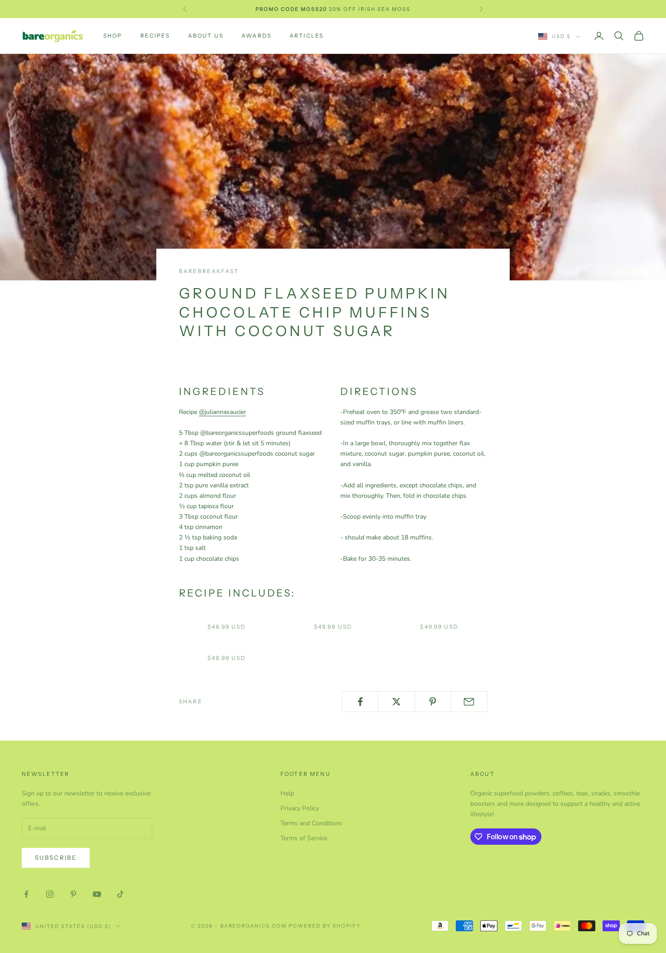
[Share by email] (469, 702)
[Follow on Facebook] (26, 894)
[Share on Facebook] (360, 702)
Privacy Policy (299, 808)
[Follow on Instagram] (49, 894)
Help (287, 793)
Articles (306, 35)
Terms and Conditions (311, 823)
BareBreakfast (209, 271)
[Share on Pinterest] (433, 702)
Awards (256, 35)
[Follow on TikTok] (120, 894)
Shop (112, 35)
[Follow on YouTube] (96, 894)
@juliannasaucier (222, 412)
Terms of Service (303, 838)
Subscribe (56, 857)
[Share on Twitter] (396, 702)
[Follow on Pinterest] (73, 894)
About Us (205, 35)
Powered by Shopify (325, 926)
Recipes (155, 35)
